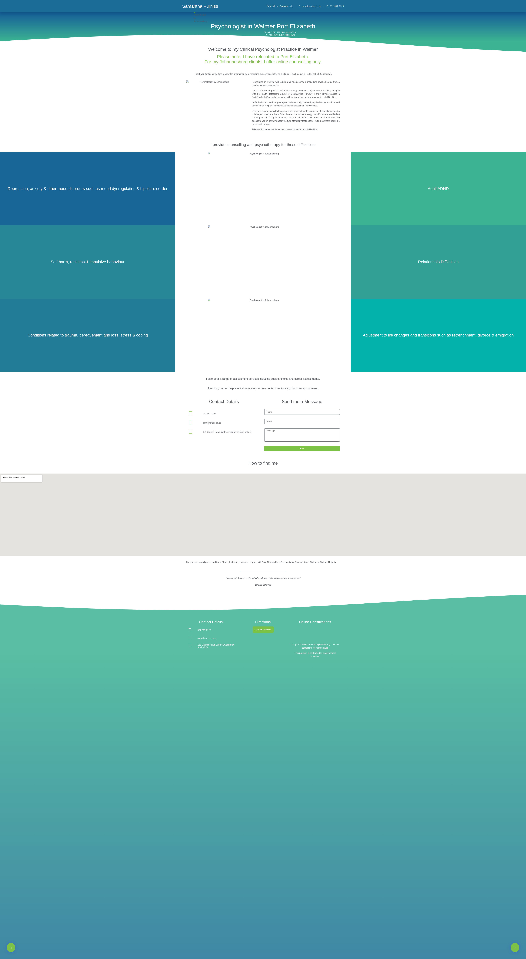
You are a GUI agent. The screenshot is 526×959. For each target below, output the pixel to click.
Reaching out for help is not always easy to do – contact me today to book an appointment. (263, 388)
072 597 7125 (209, 413)
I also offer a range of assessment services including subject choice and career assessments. (263, 378)
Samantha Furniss (200, 6)
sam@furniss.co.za (212, 423)
